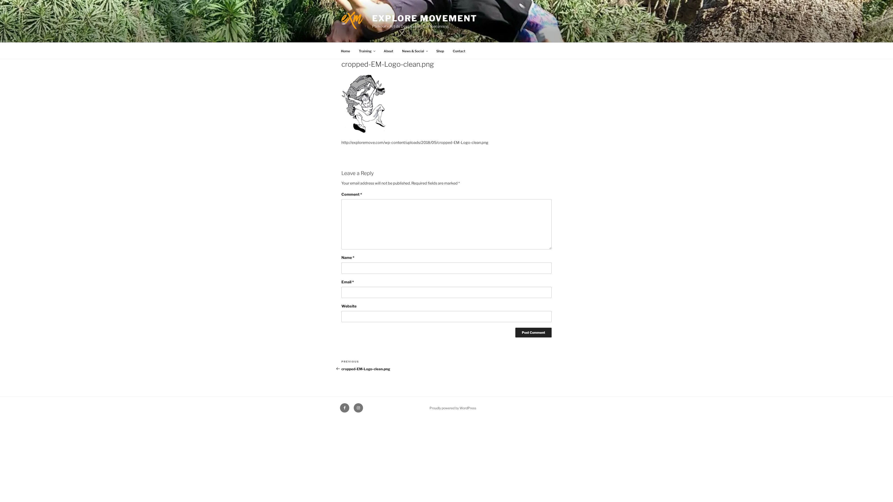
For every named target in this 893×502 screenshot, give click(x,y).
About (388, 51)
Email (347, 282)
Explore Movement (424, 18)
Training (365, 51)
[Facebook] (344, 408)
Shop (440, 51)
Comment (351, 194)
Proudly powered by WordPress (453, 408)
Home (345, 51)
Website (349, 306)
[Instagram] (358, 408)
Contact (459, 51)
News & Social (413, 51)
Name (347, 257)
